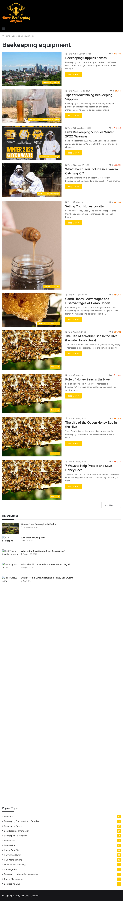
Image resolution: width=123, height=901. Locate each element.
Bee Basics (9, 840)
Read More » (73, 74)
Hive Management (13, 860)
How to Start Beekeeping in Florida (38, 524)
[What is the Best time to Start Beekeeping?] (10, 555)
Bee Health (9, 845)
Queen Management (14, 879)
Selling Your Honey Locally (84, 206)
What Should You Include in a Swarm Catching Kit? (46, 564)
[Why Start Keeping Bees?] (10, 541)
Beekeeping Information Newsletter (21, 874)
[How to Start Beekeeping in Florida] (10, 528)
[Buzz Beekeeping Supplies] (16, 12)
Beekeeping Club (12, 884)
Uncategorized (11, 869)
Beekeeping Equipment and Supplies (21, 821)
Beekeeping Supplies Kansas (86, 58)
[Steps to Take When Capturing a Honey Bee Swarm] (10, 689)
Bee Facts (9, 816)
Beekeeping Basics (13, 826)
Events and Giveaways (15, 864)
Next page (109, 505)
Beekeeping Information (15, 835)
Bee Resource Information (16, 831)
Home (7, 36)
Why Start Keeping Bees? (33, 537)
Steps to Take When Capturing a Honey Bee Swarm (47, 577)
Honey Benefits (11, 850)
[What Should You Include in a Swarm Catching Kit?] (10, 568)
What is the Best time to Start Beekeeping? (43, 551)
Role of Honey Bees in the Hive (87, 379)
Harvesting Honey (12, 855)
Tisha (70, 54)
